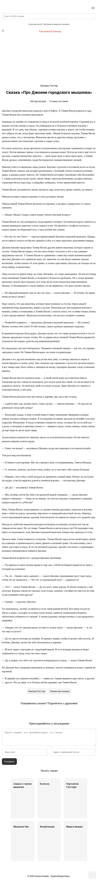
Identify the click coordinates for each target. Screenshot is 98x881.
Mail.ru (49, 711)
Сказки (11, 5)
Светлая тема (87, 8)
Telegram (56, 711)
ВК (20, 711)
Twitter (35, 711)
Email (70, 711)
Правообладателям (60, 876)
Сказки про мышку (60, 691)
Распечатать (77, 711)
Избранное (81, 8)
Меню (93, 8)
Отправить (9, 761)
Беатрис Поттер (36, 691)
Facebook (27, 711)
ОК (42, 711)
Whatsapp (63, 711)
